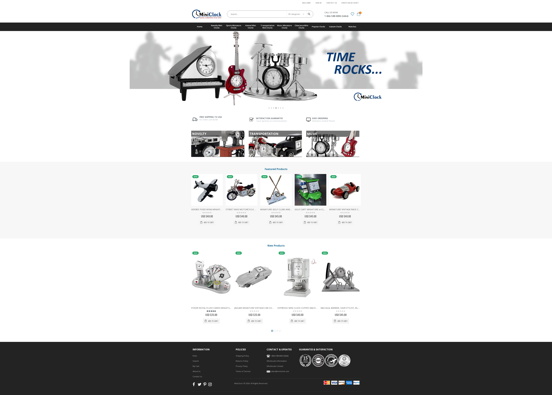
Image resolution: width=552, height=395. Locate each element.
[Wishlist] (352, 14)
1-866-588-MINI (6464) (279, 356)
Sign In (319, 3)
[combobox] (270, 14)
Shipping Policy (242, 356)
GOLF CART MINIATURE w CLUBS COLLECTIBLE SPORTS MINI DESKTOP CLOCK (310, 209)
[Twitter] (199, 385)
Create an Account (350, 3)
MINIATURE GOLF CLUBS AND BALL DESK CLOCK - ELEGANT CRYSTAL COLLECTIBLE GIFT (276, 209)
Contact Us (331, 3)
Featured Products (276, 169)
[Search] (309, 14)
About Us (197, 371)
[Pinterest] (204, 385)
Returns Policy (242, 361)
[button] (269, 108)
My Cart (196, 366)
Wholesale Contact (275, 366)
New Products (276, 245)
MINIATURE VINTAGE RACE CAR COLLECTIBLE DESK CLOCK (345, 209)
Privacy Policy (242, 366)
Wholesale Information (277, 361)
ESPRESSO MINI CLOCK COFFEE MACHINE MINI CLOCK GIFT (297, 307)
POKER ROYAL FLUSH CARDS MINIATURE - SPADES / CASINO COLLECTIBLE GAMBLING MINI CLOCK (211, 307)
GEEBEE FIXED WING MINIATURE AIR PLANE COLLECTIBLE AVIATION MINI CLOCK (207, 209)
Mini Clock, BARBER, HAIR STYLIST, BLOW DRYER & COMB (341, 307)
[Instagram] (210, 385)
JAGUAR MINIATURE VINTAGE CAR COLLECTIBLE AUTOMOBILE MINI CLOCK (254, 307)
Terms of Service (243, 371)
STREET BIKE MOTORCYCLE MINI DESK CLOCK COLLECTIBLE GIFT (241, 209)
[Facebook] (195, 385)
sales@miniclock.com (280, 371)
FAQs (195, 356)
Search (196, 361)
